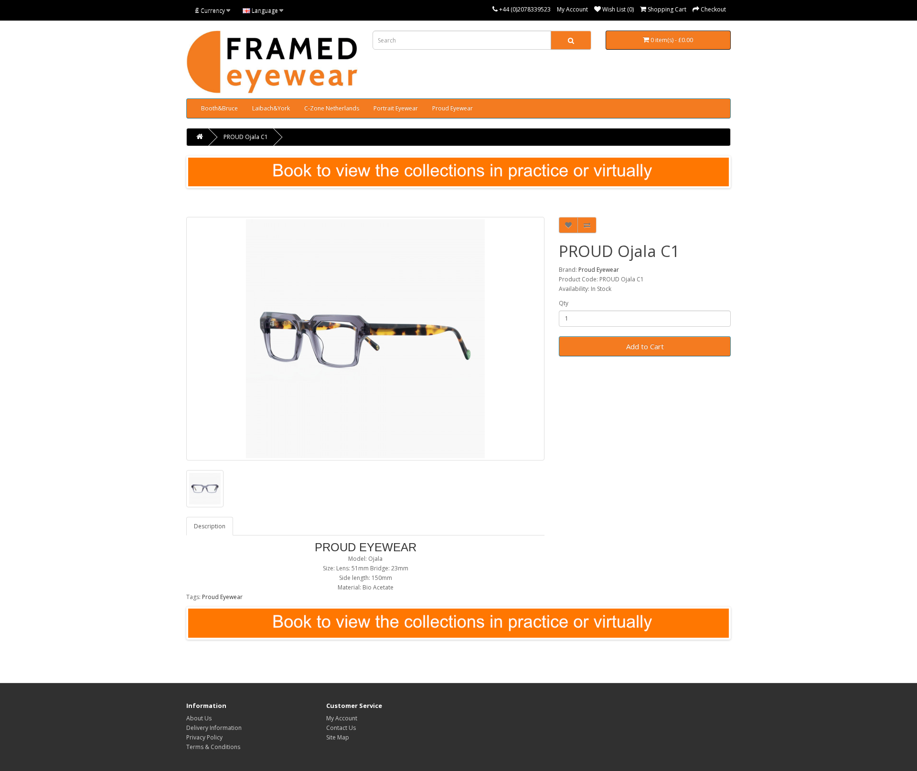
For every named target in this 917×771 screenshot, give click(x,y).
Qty (563, 303)
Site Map (337, 737)
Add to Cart (645, 346)
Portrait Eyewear (395, 108)
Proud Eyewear (452, 108)
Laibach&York (271, 108)
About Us (199, 718)
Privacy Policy (204, 737)
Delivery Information (214, 728)
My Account (572, 9)
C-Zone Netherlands (331, 108)
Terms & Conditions (213, 747)
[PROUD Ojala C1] (365, 338)
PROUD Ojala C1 (246, 137)
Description (209, 526)
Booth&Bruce (219, 108)
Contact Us (341, 728)
